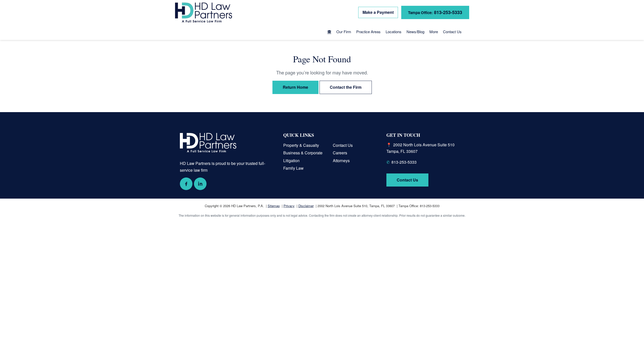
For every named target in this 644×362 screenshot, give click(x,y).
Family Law (293, 168)
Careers (340, 153)
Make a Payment (378, 12)
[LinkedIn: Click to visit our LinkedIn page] (200, 183)
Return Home (295, 87)
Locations (393, 31)
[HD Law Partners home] (203, 13)
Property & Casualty (301, 145)
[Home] (329, 32)
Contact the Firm (345, 87)
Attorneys (341, 160)
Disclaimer (306, 205)
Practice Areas (368, 31)
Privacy (289, 205)
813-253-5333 (435, 12)
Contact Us (452, 31)
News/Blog (415, 31)
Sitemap (274, 205)
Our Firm (343, 31)
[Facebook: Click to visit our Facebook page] (186, 183)
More (433, 31)
